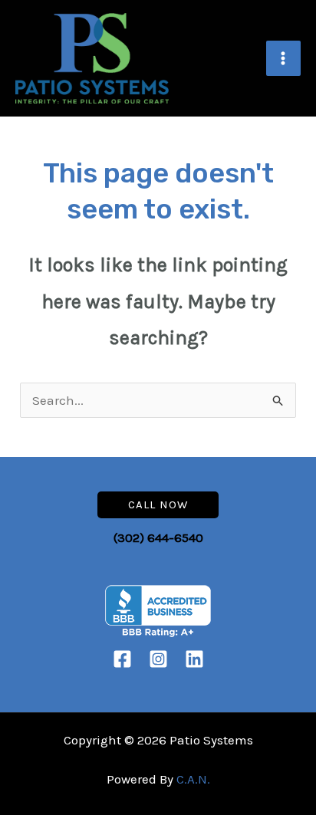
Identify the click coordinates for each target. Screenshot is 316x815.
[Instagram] (158, 659)
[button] (158, 504)
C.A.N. (193, 779)
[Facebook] (122, 659)
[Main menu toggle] (283, 58)
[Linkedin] (194, 659)
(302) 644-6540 (158, 537)
